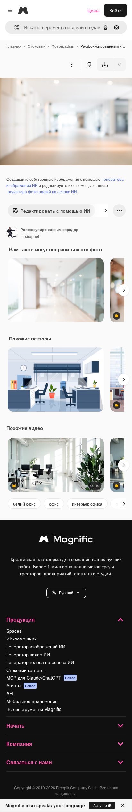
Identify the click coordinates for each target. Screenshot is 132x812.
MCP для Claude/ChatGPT (40, 677)
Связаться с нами (29, 762)
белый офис (24, 503)
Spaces (13, 631)
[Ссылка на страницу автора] (12, 233)
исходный (43, 85)
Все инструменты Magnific (33, 709)
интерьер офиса (87, 503)
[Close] (123, 805)
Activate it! (102, 805)
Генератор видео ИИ (28, 654)
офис (54, 503)
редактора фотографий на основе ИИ (42, 191)
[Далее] (105, 210)
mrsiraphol (30, 236)
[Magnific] (66, 540)
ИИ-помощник (21, 638)
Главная (13, 46)
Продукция (20, 619)
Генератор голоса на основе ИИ (40, 662)
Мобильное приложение (32, 701)
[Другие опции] (71, 64)
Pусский (66, 592)
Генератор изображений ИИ (35, 646)
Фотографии (63, 46)
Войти (115, 10)
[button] (66, 593)
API (9, 693)
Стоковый (36, 46)
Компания (19, 744)
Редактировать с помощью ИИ (55, 210)
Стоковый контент (25, 670)
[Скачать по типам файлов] (119, 64)
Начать (15, 725)
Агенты (20, 685)
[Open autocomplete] (14, 27)
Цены (93, 10)
